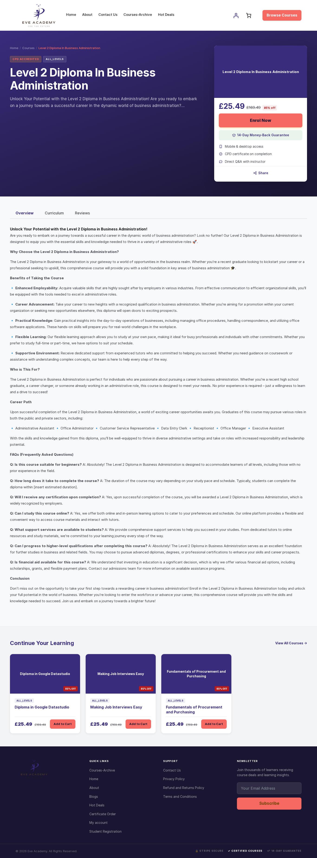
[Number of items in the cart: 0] (248, 15)
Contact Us (172, 770)
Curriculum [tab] (54, 213)
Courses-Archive (102, 770)
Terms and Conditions (180, 796)
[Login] (236, 15)
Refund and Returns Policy (183, 788)
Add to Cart (63, 724)
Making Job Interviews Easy (116, 707)
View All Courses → (291, 643)
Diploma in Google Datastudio (42, 707)
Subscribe (269, 803)
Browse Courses (282, 15)
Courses (28, 48)
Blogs (93, 796)
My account (98, 823)
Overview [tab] (25, 213)
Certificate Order (102, 814)
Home (14, 48)
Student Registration (105, 831)
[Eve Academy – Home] (48, 768)
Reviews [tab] (82, 213)
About (94, 788)
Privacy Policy (174, 779)
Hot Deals (96, 805)
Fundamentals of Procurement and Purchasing (194, 709)
